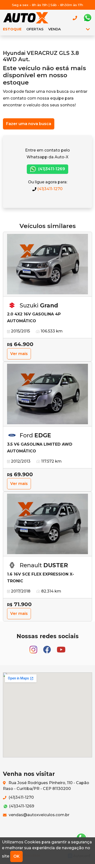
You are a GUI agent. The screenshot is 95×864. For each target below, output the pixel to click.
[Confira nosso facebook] (47, 647)
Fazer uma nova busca (28, 123)
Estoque (12, 29)
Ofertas (34, 29)
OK (16, 856)
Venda (54, 29)
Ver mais (19, 353)
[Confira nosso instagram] (34, 647)
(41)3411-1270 (49, 188)
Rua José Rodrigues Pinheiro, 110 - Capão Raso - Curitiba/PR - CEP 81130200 (46, 785)
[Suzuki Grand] (47, 264)
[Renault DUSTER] (47, 524)
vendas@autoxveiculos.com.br (38, 815)
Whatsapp (87, 18)
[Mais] (88, 29)
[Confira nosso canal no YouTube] (61, 647)
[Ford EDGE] (47, 394)
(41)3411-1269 (51, 169)
